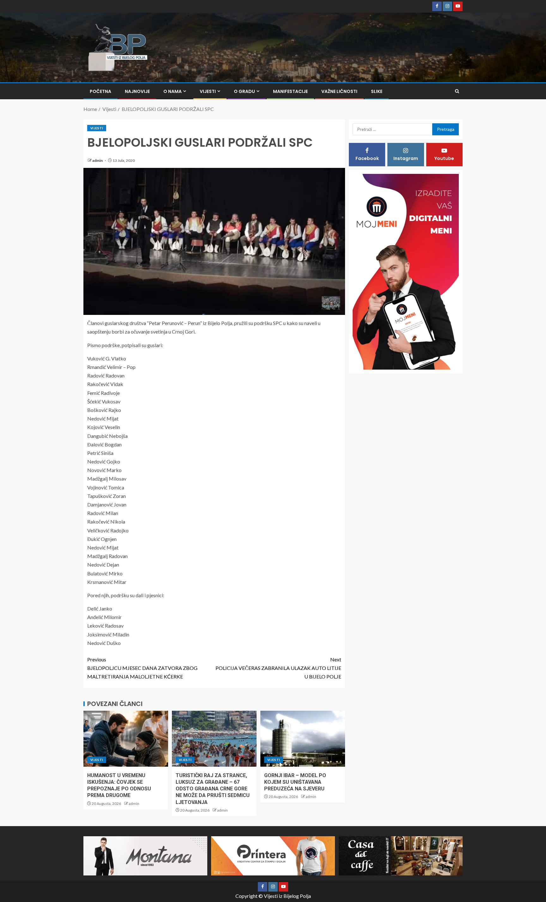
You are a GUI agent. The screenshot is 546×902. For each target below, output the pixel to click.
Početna (100, 91)
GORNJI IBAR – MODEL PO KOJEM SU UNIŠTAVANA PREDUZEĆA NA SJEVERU (295, 782)
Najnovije (137, 91)
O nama (172, 91)
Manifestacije (290, 91)
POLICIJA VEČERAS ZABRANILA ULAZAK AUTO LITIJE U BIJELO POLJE (278, 667)
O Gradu (244, 91)
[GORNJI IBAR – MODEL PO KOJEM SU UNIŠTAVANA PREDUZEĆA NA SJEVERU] (302, 739)
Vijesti (208, 91)
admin (97, 160)
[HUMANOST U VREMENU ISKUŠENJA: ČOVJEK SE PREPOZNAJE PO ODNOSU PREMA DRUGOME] (125, 739)
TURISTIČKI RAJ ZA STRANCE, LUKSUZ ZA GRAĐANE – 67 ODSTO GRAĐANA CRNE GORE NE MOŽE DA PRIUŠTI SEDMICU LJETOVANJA (213, 788)
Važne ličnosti (339, 91)
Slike (376, 91)
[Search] (457, 91)
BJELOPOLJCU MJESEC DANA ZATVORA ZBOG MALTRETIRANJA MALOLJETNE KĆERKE (142, 667)
